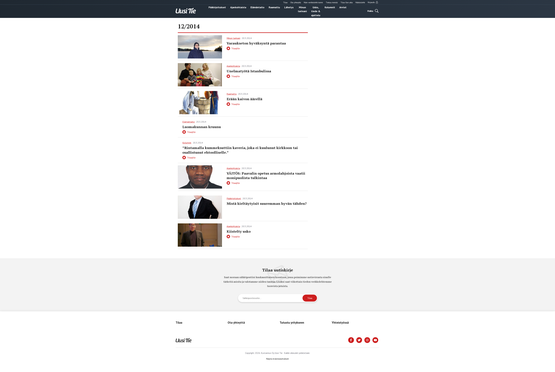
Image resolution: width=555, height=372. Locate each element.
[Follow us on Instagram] (367, 339)
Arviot (342, 7)
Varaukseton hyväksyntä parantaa (256, 43)
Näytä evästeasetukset (277, 358)
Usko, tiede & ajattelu (315, 11)
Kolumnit (330, 7)
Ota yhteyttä (295, 2)
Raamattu (274, 7)
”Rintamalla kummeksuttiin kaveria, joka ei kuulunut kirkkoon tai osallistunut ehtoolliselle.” (240, 150)
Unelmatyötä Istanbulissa (249, 71)
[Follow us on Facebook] (351, 339)
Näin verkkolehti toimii (313, 2)
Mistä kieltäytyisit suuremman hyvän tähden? (267, 203)
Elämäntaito (257, 7)
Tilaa (285, 2)
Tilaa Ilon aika (347, 2)
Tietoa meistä (332, 2)
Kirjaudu (371, 2)
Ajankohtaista (238, 7)
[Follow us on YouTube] (375, 339)
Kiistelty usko (239, 231)
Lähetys (289, 7)
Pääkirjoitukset (217, 7)
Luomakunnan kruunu (201, 126)
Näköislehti (360, 2)
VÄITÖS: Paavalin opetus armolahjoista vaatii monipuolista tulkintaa (266, 175)
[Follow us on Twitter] (359, 339)
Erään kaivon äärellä (244, 99)
